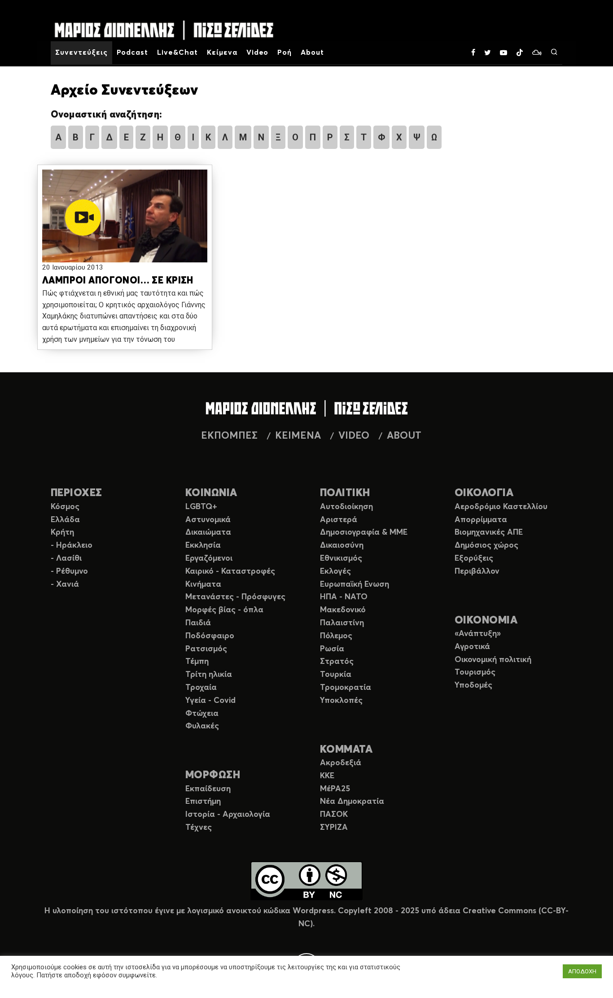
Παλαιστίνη (342, 623)
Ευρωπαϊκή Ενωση (354, 584)
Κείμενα (222, 52)
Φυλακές (202, 726)
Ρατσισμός (206, 649)
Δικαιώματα (208, 532)
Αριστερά (338, 520)
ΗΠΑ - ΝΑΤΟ (344, 597)
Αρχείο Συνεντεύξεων (124, 90)
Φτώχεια (202, 714)
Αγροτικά (472, 647)
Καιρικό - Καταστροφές (230, 571)
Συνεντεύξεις (81, 52)
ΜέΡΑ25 (335, 789)
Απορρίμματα (481, 520)
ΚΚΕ (327, 776)
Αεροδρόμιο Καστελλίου (501, 507)
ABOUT (404, 436)
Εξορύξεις (474, 558)
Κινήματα (203, 584)
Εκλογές (335, 571)
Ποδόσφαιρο (209, 636)
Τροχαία (201, 688)
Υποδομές (473, 685)
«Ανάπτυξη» (478, 634)
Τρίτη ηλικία (208, 675)
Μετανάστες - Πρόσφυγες (235, 597)
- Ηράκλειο (71, 545)
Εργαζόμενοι (208, 558)
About (312, 52)
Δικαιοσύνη (341, 545)
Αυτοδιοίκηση (346, 507)
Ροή (284, 52)
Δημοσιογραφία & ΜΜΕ (363, 532)
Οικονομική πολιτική (493, 660)
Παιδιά (198, 623)
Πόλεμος (336, 636)
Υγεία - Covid (210, 701)
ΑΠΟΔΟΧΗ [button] (582, 971)
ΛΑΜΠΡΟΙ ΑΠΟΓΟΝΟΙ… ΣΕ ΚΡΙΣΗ (117, 281)
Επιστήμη (203, 802)
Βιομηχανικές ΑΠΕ (489, 532)
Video (257, 52)
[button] (124, 217)
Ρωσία (332, 649)
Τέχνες (198, 828)
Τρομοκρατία (345, 688)
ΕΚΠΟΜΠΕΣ (229, 436)
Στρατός (337, 662)
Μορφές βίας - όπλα (224, 610)
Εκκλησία (203, 545)
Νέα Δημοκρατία (352, 802)
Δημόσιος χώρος (486, 545)
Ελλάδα (65, 520)
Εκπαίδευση (208, 789)
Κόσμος (65, 507)
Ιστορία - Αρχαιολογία (227, 815)
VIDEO (353, 436)
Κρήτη (62, 532)
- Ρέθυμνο (69, 571)
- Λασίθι (66, 558)
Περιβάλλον (477, 571)
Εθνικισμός (341, 558)
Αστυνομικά (208, 520)
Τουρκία (335, 675)
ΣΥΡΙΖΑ (334, 828)
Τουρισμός (475, 672)
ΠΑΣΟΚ (334, 815)
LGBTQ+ (201, 507)
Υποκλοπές (341, 701)
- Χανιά (65, 584)
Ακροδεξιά (340, 763)
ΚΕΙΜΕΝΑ (298, 436)
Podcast (133, 52)
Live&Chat (177, 52)
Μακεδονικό (343, 610)
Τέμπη (197, 662)
